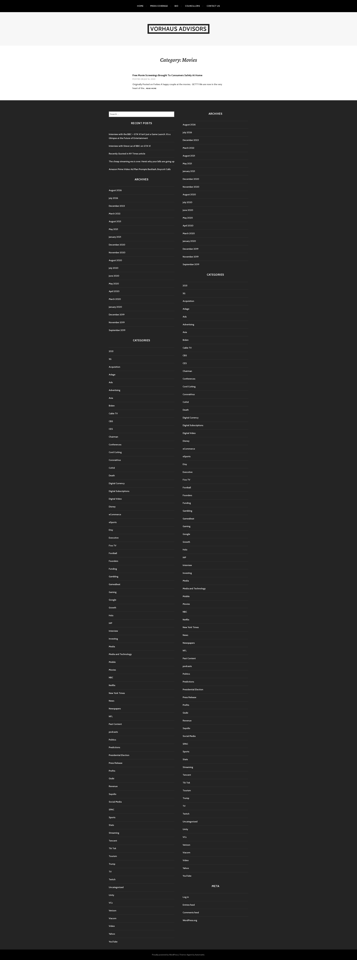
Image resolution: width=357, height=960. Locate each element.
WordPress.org (190, 920)
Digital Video (115, 499)
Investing (113, 638)
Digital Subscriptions (119, 491)
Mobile (112, 662)
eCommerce (115, 514)
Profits (112, 770)
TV (110, 871)
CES (111, 429)
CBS (111, 421)
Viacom (112, 918)
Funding (113, 569)
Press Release (115, 763)
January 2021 (115, 237)
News (111, 700)
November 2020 (117, 252)
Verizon (112, 910)
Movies (112, 669)
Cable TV (113, 413)
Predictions (114, 747)
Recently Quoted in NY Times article (127, 153)
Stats (111, 825)
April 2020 (114, 291)
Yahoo (112, 934)
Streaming (114, 833)
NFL (111, 716)
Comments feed (191, 912)
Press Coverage (159, 6)
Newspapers (115, 708)
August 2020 (115, 260)
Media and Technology (120, 654)
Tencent (113, 840)
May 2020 (114, 283)
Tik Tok (112, 848)
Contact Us (213, 6)
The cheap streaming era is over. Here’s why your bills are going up (141, 161)
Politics (112, 739)
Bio (176, 6)
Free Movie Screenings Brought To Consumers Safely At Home (167, 75)
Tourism (113, 856)
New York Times (117, 693)
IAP (110, 623)
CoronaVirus (115, 460)
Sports (112, 817)
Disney (112, 506)
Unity (111, 895)
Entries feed (189, 905)
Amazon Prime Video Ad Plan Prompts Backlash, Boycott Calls (140, 169)
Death (112, 475)
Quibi (111, 778)
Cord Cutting (115, 452)
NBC (111, 677)
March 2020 (115, 299)
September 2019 (117, 330)
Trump (112, 864)
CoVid (112, 468)
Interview (113, 631)
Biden (112, 405)
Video (112, 926)
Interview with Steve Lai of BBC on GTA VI (130, 146)
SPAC (111, 809)
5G (110, 359)
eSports (113, 522)
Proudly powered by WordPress (165, 954)
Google (112, 599)
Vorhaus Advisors (178, 28)
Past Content (115, 724)
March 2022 (114, 213)
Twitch (112, 879)
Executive (114, 537)
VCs (111, 902)
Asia (111, 398)
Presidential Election (119, 755)
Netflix (112, 685)
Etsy (111, 530)
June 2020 (114, 275)
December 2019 (117, 314)
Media (112, 646)
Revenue (113, 786)
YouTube (113, 941)
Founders (113, 561)
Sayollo (112, 794)
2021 (111, 351)
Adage (112, 374)
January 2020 (115, 307)
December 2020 (117, 244)
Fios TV (112, 545)
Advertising (114, 390)
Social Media (115, 801)
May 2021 (113, 229)
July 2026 (113, 198)
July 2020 (113, 268)
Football (113, 553)
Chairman (113, 436)
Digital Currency (117, 483)
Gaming (112, 592)
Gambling (113, 576)
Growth (112, 607)
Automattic (200, 954)
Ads (111, 382)
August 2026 (115, 190)
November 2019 (117, 322)
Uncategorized (116, 887)
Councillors (192, 6)
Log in (186, 897)
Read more (151, 88)
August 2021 (115, 221)
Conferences (115, 444)
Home (140, 6)
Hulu (111, 615)
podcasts (113, 732)
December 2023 (117, 206)
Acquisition (114, 367)
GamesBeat (114, 584)
